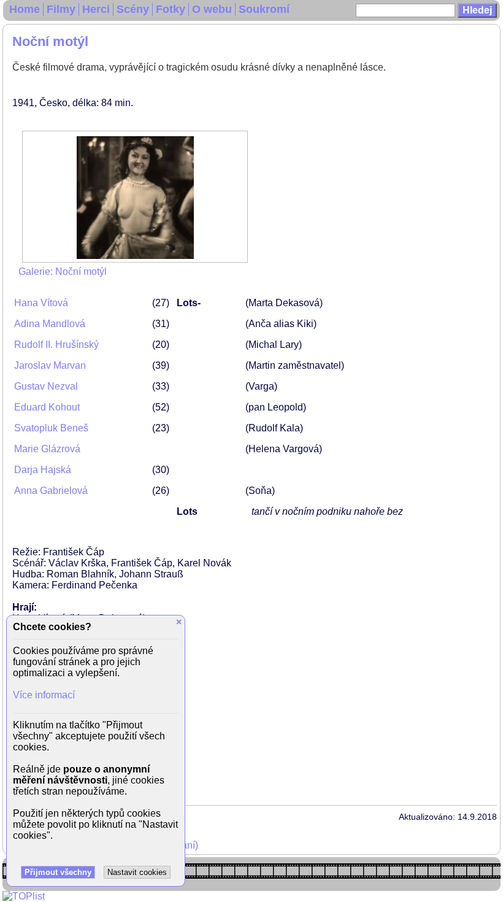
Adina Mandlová (49, 323)
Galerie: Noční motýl (62, 271)
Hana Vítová (41, 303)
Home (24, 9)
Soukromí (264, 9)
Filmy (61, 9)
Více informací (44, 695)
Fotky (170, 9)
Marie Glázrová (47, 449)
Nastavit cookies (137, 872)
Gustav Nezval (46, 386)
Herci (96, 9)
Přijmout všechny (58, 872)
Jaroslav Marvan (50, 365)
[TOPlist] (23, 896)
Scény (133, 9)
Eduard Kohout (47, 407)
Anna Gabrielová (51, 490)
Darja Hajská (42, 469)
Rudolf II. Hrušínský (56, 344)
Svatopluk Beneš (51, 428)
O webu (212, 9)
